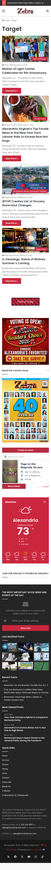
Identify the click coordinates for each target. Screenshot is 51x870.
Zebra (6, 65)
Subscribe (6, 782)
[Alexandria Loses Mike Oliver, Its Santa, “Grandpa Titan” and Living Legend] (25, 657)
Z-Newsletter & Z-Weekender (15, 795)
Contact (5, 778)
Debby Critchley (10, 125)
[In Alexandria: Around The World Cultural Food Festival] (25, 666)
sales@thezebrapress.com (14, 827)
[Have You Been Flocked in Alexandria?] (9, 666)
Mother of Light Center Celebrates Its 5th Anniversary (24, 71)
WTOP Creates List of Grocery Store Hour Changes (23, 203)
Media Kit (6, 786)
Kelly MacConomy (11, 255)
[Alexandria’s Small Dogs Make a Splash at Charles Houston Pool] (41, 647)
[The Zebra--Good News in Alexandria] (25, 11)
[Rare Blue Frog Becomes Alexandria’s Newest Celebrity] (41, 666)
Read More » (12, 91)
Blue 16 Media (36, 849)
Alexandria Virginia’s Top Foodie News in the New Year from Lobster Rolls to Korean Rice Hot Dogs (25, 135)
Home (7, 20)
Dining (5, 769)
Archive (5, 760)
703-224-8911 (27, 824)
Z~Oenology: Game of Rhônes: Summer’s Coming (24, 261)
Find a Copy (25, 301)
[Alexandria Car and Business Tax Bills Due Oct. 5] (9, 647)
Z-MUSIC (6, 791)
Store (4, 773)
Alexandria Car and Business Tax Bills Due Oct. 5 (26, 685)
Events (5, 764)
